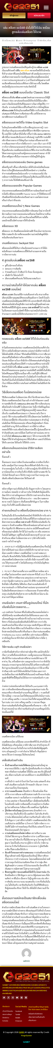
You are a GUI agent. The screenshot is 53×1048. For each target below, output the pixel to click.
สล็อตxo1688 (28, 43)
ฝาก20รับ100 (21, 990)
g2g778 (12, 990)
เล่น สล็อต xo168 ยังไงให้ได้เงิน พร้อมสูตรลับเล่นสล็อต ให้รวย (26, 30)
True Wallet (28, 987)
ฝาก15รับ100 (17, 987)
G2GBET (26, 1041)
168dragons (25, 985)
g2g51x (37, 987)
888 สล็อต (42, 40)
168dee (5, 990)
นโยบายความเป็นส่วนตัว (36, 1017)
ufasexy (42, 985)
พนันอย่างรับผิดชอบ (35, 1013)
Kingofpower (26, 1035)
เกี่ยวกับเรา (32, 1020)
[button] (46, 7)
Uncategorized (31, 40)
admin (20, 40)
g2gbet (5, 985)
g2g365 (34, 985)
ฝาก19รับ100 (7, 987)
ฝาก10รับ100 (14, 985)
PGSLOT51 (45, 987)
